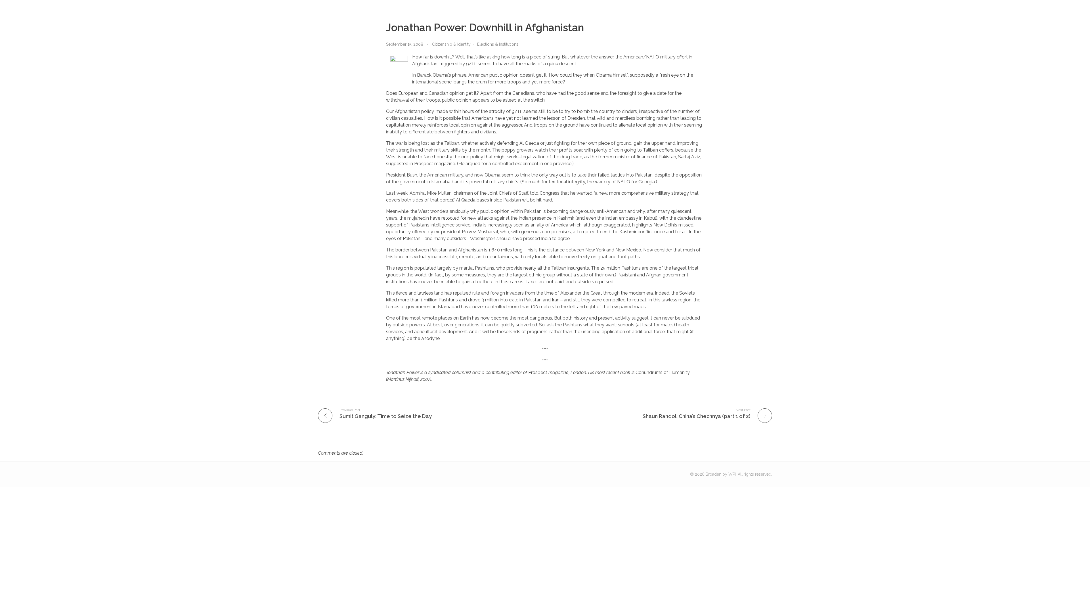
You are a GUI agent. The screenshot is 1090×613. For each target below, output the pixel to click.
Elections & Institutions (497, 44)
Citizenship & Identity (451, 44)
